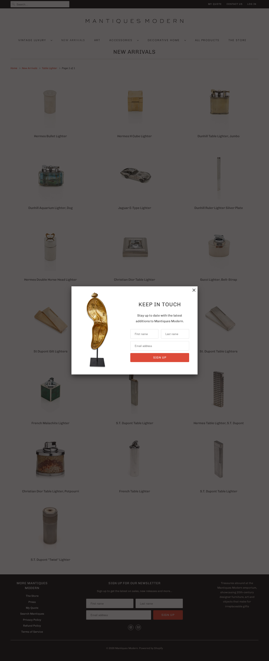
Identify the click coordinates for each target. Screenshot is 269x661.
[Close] (194, 290)
